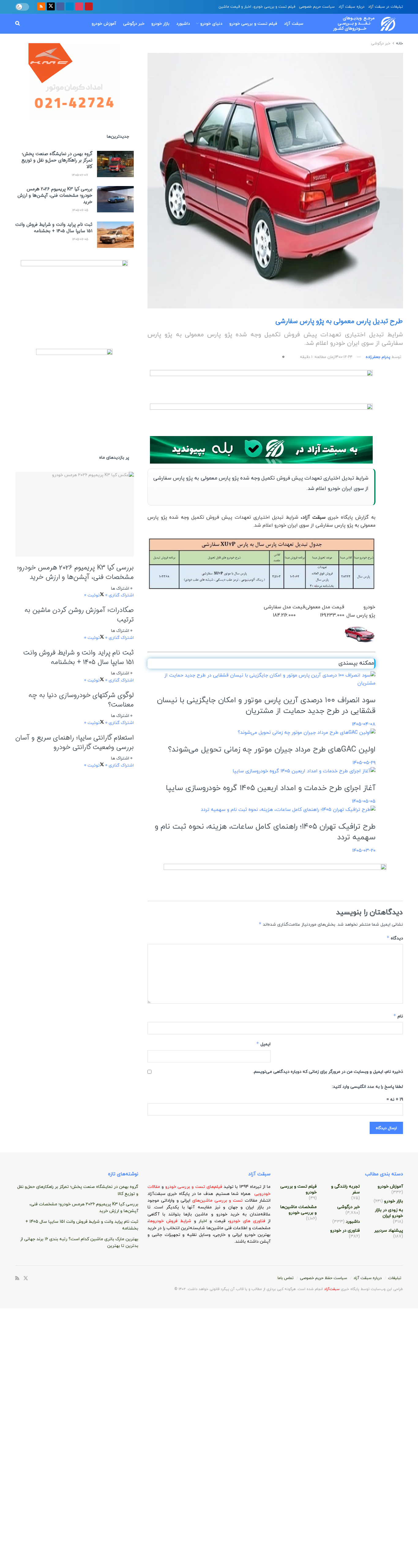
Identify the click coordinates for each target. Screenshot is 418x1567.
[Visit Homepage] (358, 23)
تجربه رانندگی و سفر (345, 1189)
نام (398, 1016)
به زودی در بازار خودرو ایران (389, 1213)
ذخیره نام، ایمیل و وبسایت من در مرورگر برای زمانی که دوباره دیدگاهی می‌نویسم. (328, 1072)
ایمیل (263, 1044)
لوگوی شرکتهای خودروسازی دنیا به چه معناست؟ (81, 700)
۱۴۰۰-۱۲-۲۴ (344, 357)
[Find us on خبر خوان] (41, 7)
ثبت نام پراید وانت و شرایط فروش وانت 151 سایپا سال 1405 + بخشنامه (53, 228)
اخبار (204, 1221)
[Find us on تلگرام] (70, 7)
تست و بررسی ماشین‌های (202, 1200)
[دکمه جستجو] (17, 24)
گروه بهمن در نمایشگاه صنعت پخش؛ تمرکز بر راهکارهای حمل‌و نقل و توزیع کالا (56, 160)
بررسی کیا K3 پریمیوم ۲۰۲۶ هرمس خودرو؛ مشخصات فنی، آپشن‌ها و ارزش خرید (54, 195)
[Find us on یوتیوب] (89, 7)
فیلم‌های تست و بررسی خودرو (193, 1187)
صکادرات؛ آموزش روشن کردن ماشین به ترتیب (79, 615)
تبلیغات (394, 1278)
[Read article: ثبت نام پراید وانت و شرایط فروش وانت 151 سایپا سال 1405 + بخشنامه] (115, 235)
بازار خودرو (160, 24)
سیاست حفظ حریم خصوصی (323, 1278)
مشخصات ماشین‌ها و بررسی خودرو (298, 1210)
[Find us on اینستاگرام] (79, 7)
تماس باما (285, 1278)
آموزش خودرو (103, 24)
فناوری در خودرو (345, 1230)
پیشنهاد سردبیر (388, 1230)
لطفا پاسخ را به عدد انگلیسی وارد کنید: (367, 1087)
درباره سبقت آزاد (351, 6)
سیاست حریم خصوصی (317, 6)
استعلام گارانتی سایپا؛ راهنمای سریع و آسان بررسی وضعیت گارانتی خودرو (74, 742)
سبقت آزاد (293, 24)
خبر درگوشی (133, 24)
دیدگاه (394, 938)
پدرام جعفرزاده (378, 357)
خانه (399, 43)
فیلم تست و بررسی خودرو (253, 24)
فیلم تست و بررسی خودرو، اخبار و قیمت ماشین (256, 6)
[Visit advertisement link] (261, 383)
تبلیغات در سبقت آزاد (385, 6)
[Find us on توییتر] (51, 7)
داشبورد (183, 24)
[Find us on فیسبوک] (60, 7)
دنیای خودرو (211, 24)
